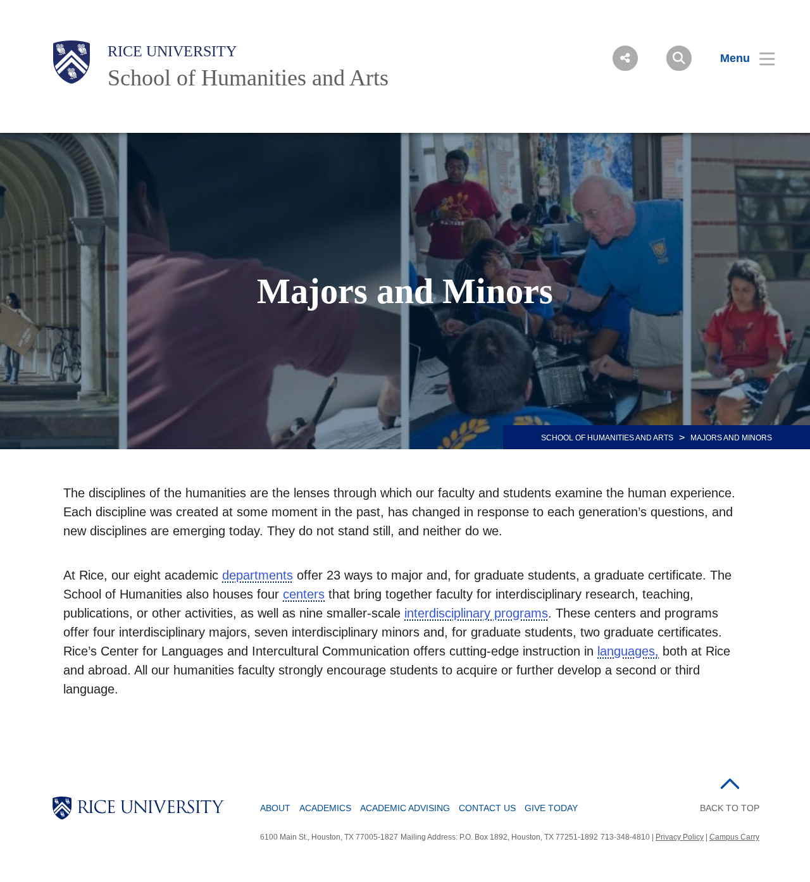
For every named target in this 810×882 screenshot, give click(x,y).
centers (304, 594)
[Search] (679, 58)
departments (257, 575)
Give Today (551, 808)
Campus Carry (734, 837)
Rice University (172, 51)
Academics (325, 808)
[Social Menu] (625, 58)
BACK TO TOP (729, 808)
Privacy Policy (680, 837)
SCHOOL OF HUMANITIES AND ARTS (607, 437)
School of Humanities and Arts (248, 77)
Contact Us (487, 808)
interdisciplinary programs (476, 613)
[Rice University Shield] (71, 62)
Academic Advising (405, 808)
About (275, 808)
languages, (628, 651)
